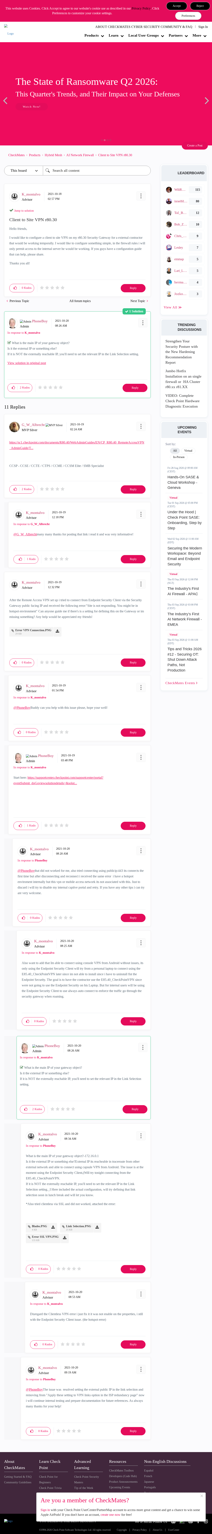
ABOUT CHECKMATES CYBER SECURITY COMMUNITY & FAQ (143, 27)
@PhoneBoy (21, 707)
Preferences (188, 15)
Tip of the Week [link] (83, 1488)
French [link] (148, 1476)
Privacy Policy (141, 8)
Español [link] (148, 1470)
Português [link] (150, 1487)
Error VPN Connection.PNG (33, 630)
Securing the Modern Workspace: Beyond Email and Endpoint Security (184, 556)
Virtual (173, 497)
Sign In (203, 27)
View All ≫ (173, 307)
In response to (23, 332)
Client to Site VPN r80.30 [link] (115, 155)
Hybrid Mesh (53, 155)
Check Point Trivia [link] (50, 1488)
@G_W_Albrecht (25, 534)
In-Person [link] (178, 457)
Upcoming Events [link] (119, 1487)
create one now (110, 1514)
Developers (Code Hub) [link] (123, 1476)
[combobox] (97, 170)
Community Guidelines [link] (17, 1482)
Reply (133, 288)
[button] (176, 6)
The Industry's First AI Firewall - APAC (183, 591)
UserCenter (173, 1530)
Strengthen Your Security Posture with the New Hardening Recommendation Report (181, 352)
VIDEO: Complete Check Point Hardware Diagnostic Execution (182, 400)
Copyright (122, 1530)
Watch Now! (32, 106)
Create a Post (194, 145)
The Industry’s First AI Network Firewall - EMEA (184, 619)
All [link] (175, 450)
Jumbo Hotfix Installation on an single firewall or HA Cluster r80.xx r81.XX (183, 379)
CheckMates (16, 155)
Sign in (45, 1510)
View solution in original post (26, 363)
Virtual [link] (188, 450)
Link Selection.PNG (78, 1226)
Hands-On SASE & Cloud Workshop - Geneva (183, 482)
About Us (157, 1530)
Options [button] (145, 155)
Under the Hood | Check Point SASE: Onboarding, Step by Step (184, 520)
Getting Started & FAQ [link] (17, 1476)
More (197, 35)
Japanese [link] (149, 1481)
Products (91, 35)
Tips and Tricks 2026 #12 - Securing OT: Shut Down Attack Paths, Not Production (184, 659)
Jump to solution (24, 210)
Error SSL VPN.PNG (45, 1236)
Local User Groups (143, 35)
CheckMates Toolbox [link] (121, 1470)
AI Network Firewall (80, 155)
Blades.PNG (39, 1226)
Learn (113, 35)
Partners (176, 35)
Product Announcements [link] (123, 1481)
